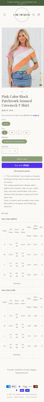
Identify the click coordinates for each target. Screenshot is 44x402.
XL (26, 132)
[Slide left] (17, 91)
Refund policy (19, 397)
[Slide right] (26, 91)
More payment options (22, 171)
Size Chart (5, 213)
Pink (6, 124)
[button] (4, 14)
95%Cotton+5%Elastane (14, 141)
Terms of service (31, 397)
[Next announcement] (39, 2)
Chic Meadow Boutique (21, 394)
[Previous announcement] (4, 2)
